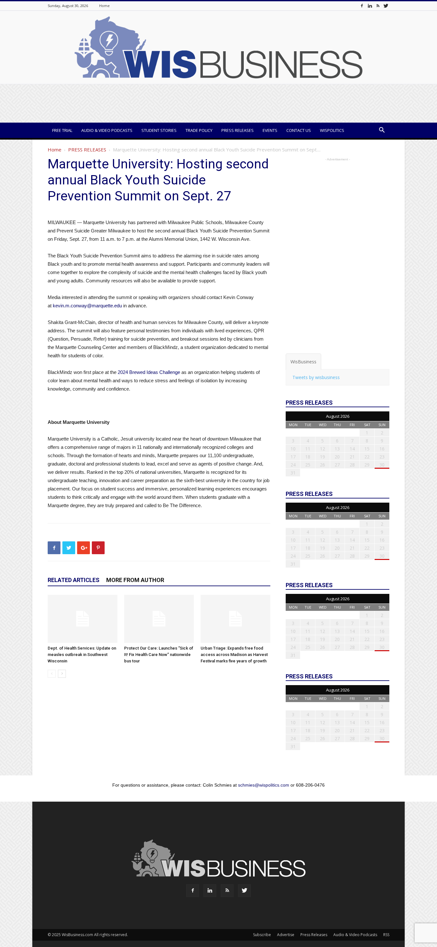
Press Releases (237, 130)
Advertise (285, 934)
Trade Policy (199, 130)
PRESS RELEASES (87, 149)
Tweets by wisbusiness (316, 377)
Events (270, 130)
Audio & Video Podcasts (106, 130)
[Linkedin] (369, 5)
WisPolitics (332, 130)
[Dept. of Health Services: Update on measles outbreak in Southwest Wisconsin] (82, 619)
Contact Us (298, 130)
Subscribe (262, 934)
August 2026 (337, 416)
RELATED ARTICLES (73, 580)
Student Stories (159, 130)
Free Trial (62, 130)
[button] (381, 131)
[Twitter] (385, 5)
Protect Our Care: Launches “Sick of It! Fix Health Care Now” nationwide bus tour (158, 654)
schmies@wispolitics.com (263, 785)
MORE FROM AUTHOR (135, 580)
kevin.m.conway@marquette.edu (87, 305)
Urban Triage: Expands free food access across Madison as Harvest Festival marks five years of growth (234, 654)
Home (104, 5)
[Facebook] (361, 5)
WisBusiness (303, 362)
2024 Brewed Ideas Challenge (149, 372)
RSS (386, 934)
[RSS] (377, 5)
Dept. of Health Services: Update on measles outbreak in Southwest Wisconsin (82, 654)
